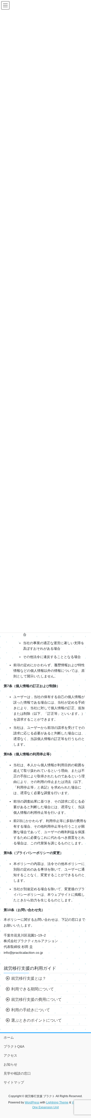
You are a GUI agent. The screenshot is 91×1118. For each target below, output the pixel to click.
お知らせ (10, 1064)
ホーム (9, 1037)
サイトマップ (14, 1082)
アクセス (10, 1055)
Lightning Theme (57, 1102)
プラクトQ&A (14, 1046)
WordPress (32, 1102)
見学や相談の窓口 (17, 1073)
